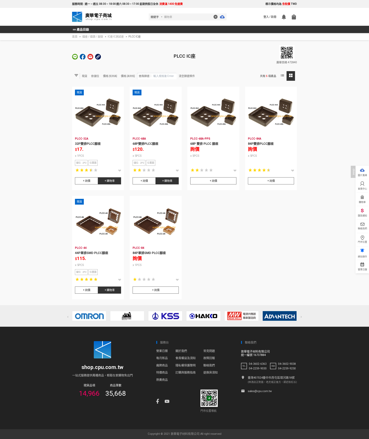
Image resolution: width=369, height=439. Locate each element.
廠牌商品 (162, 365)
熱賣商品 (162, 380)
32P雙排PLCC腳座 (88, 144)
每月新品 (162, 358)
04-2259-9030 (258, 368)
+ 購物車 (110, 180)
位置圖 (93, 163)
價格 (110, 75)
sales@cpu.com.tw (260, 391)
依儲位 (95, 75)
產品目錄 (80, 29)
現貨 (84, 75)
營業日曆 (162, 351)
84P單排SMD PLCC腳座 (149, 253)
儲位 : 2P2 (81, 163)
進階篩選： (145, 75)
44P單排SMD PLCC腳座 (91, 253)
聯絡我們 (209, 365)
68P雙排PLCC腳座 (145, 144)
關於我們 (181, 351)
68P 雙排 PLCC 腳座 (204, 144)
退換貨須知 (210, 372)
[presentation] (67, 317)
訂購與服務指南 (185, 372)
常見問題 (209, 351)
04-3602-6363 (258, 364)
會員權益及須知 (185, 358)
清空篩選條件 (187, 75)
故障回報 (209, 358)
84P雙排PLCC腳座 (261, 144)
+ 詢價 (86, 180)
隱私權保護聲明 (185, 365)
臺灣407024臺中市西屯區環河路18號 (271, 377)
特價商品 (162, 372)
